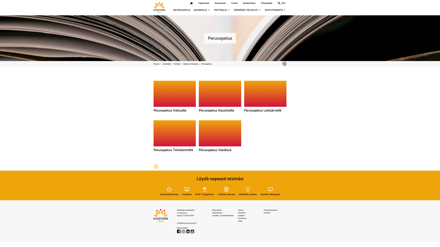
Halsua (240, 210)
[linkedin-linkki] (188, 231)
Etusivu (157, 64)
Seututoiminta (274, 10)
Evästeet (267, 213)
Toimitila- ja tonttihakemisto (223, 215)
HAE (283, 3)
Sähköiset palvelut (246, 10)
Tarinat (234, 3)
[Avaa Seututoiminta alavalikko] (284, 10)
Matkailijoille (181, 10)
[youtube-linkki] (193, 231)
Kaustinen (242, 213)
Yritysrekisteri (217, 213)
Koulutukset (220, 3)
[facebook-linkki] (179, 231)
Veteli (240, 221)
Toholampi (242, 218)
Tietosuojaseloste (270, 210)
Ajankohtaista (249, 3)
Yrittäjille (220, 10)
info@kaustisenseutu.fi (187, 223)
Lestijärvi (241, 215)
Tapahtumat (203, 3)
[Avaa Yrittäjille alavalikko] (229, 10)
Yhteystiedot (266, 3)
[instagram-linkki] (184, 231)
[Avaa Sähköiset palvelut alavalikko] (260, 10)
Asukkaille (200, 10)
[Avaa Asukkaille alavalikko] (209, 10)
